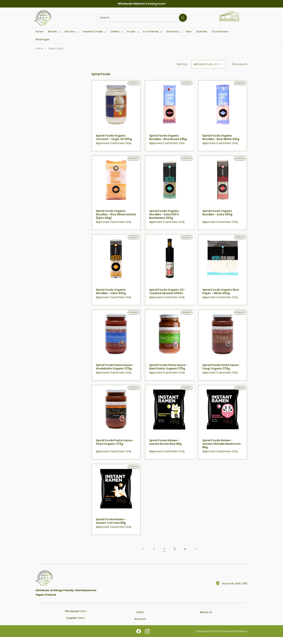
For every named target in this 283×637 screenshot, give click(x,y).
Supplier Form (75, 618)
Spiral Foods (56, 48)
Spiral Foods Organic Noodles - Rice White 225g (220, 137)
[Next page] (195, 549)
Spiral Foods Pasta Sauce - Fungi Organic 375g (221, 366)
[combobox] (141, 18)
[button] (54, 32)
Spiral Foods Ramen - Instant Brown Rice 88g (165, 442)
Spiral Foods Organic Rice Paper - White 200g (220, 291)
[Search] (183, 18)
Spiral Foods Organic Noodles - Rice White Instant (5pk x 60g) (116, 214)
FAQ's (140, 612)
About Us (206, 612)
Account (140, 619)
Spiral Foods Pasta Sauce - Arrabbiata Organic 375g (115, 366)
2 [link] (164, 549)
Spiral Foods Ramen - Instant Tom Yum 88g (111, 520)
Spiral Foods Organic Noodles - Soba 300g (217, 212)
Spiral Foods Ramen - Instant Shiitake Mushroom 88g (221, 444)
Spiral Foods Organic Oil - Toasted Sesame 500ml (167, 291)
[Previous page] (143, 549)
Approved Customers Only (113, 143)
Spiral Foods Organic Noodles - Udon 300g (111, 291)
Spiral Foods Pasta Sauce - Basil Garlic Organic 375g (168, 366)
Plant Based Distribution (233, 631)
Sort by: (182, 64)
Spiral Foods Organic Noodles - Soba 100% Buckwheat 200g (164, 214)
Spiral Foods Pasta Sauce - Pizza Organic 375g (115, 442)
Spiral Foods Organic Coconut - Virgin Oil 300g (114, 137)
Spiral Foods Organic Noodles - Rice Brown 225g (168, 137)
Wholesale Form (75, 611)
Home (39, 48)
